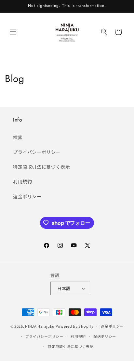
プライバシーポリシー (36, 152)
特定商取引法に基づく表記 (70, 346)
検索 (17, 137)
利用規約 (22, 181)
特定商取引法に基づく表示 (41, 166)
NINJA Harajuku (40, 326)
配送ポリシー (104, 336)
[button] (13, 32)
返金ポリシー (27, 196)
